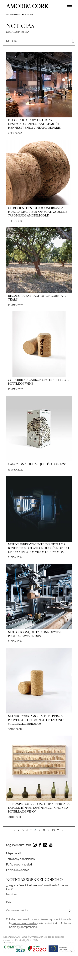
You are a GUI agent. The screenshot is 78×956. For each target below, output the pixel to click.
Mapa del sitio (14, 853)
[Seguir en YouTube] (50, 845)
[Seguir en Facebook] (40, 845)
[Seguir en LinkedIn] (45, 845)
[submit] (70, 910)
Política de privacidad (19, 864)
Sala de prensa (13, 15)
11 (58, 830)
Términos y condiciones (20, 859)
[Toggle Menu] (69, 6)
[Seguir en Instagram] (35, 845)
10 (53, 830)
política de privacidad (24, 923)
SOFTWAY (32, 940)
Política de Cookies (17, 870)
